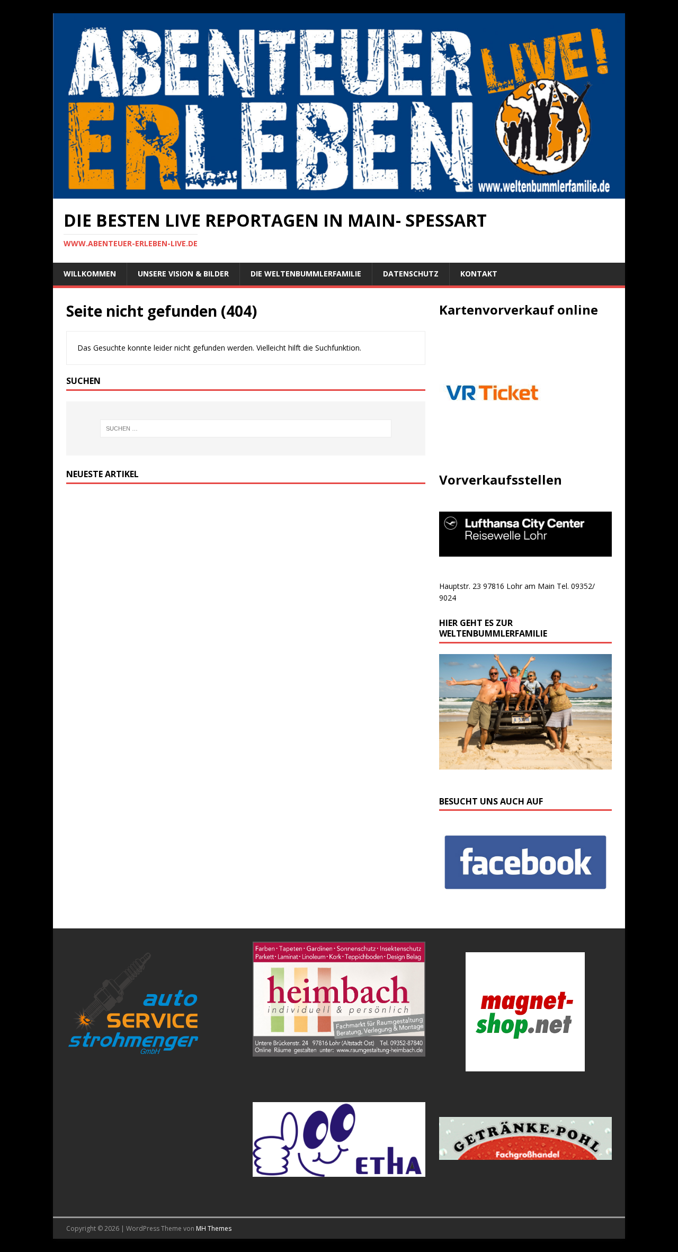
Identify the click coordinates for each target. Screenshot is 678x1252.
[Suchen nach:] (245, 428)
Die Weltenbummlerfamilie (306, 274)
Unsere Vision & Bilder (183, 274)
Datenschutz (411, 274)
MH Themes (213, 1228)
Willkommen (90, 274)
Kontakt (478, 274)
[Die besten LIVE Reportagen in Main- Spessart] (339, 192)
